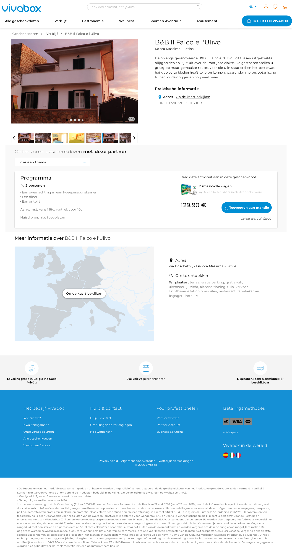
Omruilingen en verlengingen (111, 425)
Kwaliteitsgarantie (36, 425)
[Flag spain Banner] (225, 455)
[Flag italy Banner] (232, 455)
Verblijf (60, 21)
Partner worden (168, 418)
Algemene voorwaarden (138, 461)
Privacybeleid (108, 461)
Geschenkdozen (25, 34)
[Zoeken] (198, 6)
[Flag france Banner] (238, 455)
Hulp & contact (101, 418)
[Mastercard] (248, 424)
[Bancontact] (226, 424)
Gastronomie (93, 21)
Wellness (126, 21)
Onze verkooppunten (38, 431)
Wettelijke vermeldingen (176, 461)
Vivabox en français (37, 445)
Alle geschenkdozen (22, 21)
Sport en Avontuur (165, 21)
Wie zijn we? (32, 418)
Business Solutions (170, 431)
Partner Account (169, 425)
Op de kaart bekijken (193, 97)
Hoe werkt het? (101, 431)
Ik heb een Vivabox (270, 21)
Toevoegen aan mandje (249, 208)
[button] (17, 78)
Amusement (206, 21)
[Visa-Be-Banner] (236, 424)
